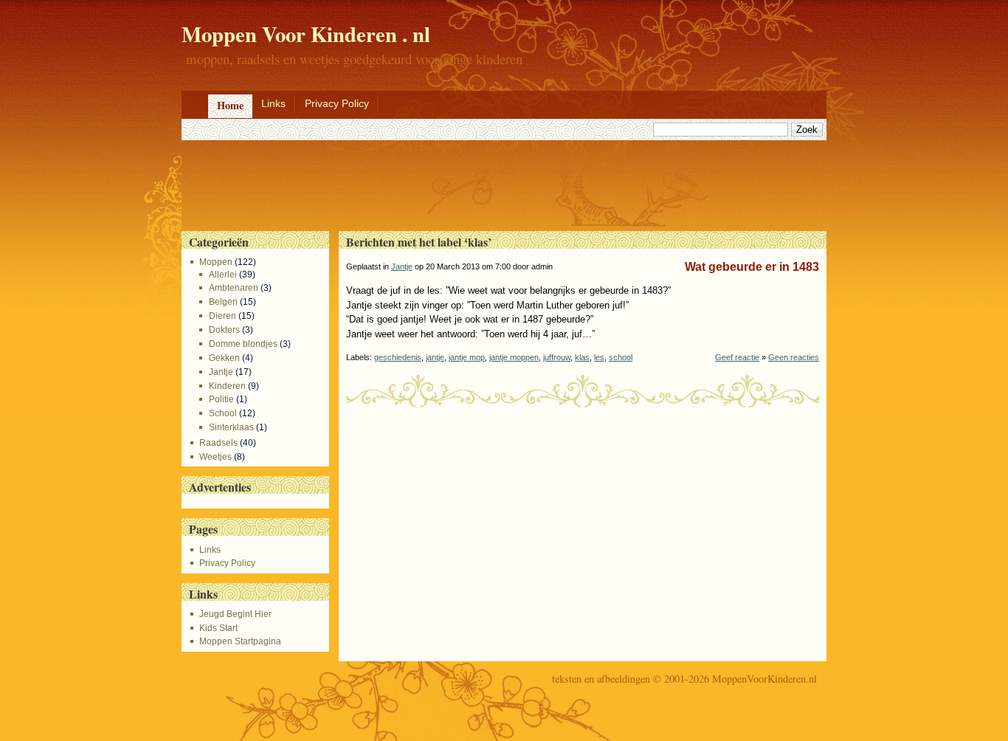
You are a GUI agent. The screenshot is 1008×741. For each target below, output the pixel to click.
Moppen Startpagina (240, 641)
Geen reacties (793, 357)
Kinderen (227, 386)
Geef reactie (737, 357)
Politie (221, 399)
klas (582, 357)
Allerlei (222, 274)
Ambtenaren (233, 288)
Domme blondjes (243, 344)
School (222, 413)
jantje (435, 357)
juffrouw (556, 357)
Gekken (224, 358)
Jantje (220, 372)
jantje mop (467, 357)
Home (230, 105)
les (599, 357)
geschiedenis (397, 357)
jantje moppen (514, 357)
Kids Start (218, 628)
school (620, 357)
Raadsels (218, 443)
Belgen (223, 302)
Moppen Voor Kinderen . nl (306, 33)
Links (273, 103)
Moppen (215, 262)
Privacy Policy (337, 103)
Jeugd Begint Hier (235, 614)
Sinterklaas (231, 427)
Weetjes (215, 457)
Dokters (224, 330)
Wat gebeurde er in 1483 (752, 267)
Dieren (222, 316)
